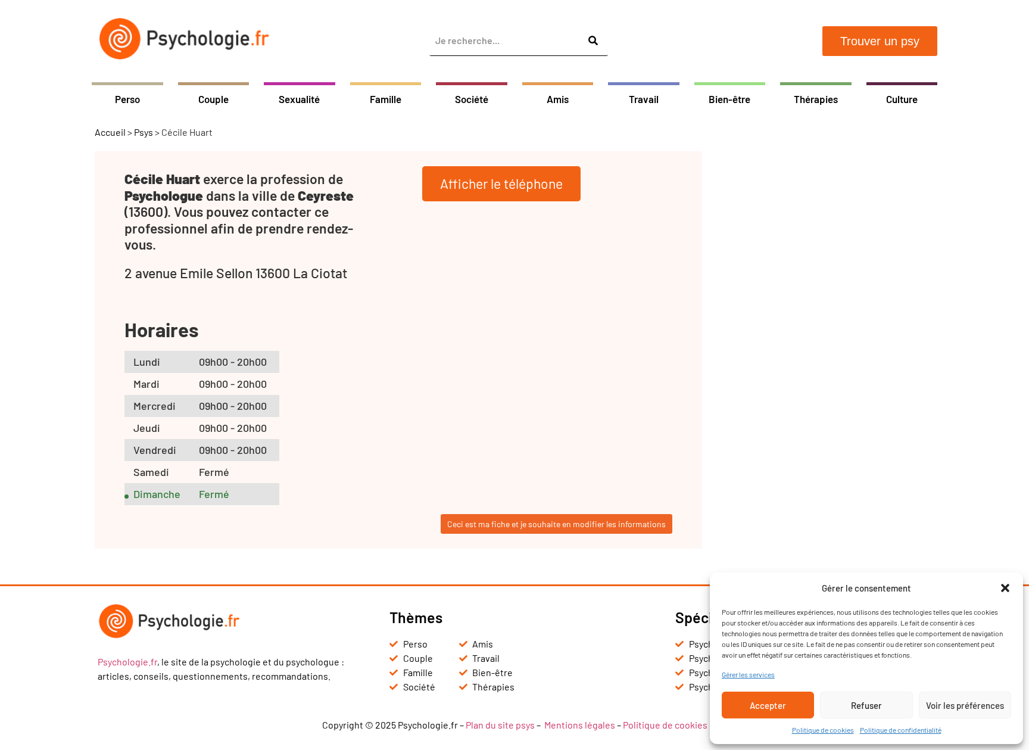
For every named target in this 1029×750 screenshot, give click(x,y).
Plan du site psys (500, 724)
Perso (127, 99)
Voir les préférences (965, 705)
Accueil (110, 132)
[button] (1005, 588)
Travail (644, 99)
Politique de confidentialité (900, 730)
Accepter (768, 705)
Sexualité (299, 99)
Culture (902, 99)
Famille (385, 99)
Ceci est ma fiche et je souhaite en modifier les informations (556, 524)
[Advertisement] (827, 330)
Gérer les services (748, 674)
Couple (213, 99)
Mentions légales (579, 724)
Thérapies (816, 99)
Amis (558, 99)
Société (471, 99)
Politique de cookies (823, 730)
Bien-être (729, 99)
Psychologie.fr (127, 661)
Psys (143, 132)
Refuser (866, 705)
